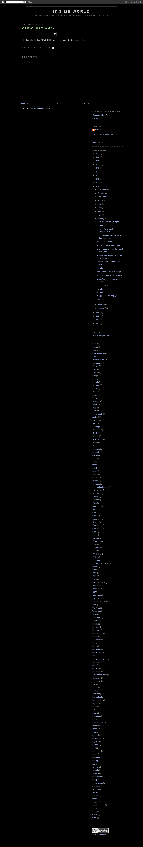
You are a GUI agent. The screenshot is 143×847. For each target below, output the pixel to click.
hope (94, 471)
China (94, 516)
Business (96, 506)
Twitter (95, 443)
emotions (96, 672)
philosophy (96, 738)
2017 (97, 164)
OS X (94, 433)
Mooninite (96, 560)
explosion (96, 678)
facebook (96, 681)
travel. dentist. (98, 805)
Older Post (85, 103)
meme (94, 719)
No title (100, 225)
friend (94, 465)
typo (94, 812)
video (94, 347)
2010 (97, 186)
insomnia (96, 716)
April (100, 215)
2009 (97, 313)
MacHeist (96, 430)
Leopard (95, 548)
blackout (95, 630)
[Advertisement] (41, 82)
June (100, 208)
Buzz (94, 509)
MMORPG (96, 554)
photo (94, 474)
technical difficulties (100, 487)
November (102, 189)
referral (95, 767)
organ (94, 735)
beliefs (95, 624)
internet (95, 379)
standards (96, 786)
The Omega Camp (104, 242)
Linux (94, 551)
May (100, 211)
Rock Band (96, 586)
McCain (95, 557)
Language (96, 427)
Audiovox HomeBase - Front (108, 245)
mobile (95, 726)
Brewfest (96, 500)
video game (97, 363)
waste (94, 815)
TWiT (94, 411)
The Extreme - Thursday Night (109, 272)
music (94, 388)
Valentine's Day (98, 602)
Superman (96, 595)
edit (93, 665)
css (93, 656)
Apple (94, 404)
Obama (95, 570)
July (100, 204)
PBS (94, 576)
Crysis (95, 532)
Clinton (95, 522)
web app (95, 401)
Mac (94, 392)
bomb (94, 637)
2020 (97, 157)
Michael (99, 130)
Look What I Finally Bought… (37, 28)
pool (94, 748)
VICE (94, 369)
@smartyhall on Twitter (101, 115)
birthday (95, 627)
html (94, 707)
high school (97, 697)
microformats (97, 722)
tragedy (95, 802)
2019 (97, 161)
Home (55, 103)
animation (96, 617)
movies (95, 732)
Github (95, 118)
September (102, 197)
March (100, 219)
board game (97, 633)
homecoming (97, 700)
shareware (96, 777)
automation (96, 395)
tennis (94, 799)
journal (95, 382)
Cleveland (96, 519)
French (95, 420)
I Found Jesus (103, 285)
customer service (99, 659)
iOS (94, 710)
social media (97, 783)
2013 (97, 175)
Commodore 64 (98, 353)
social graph (97, 414)
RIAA (94, 579)
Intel (94, 544)
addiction (96, 449)
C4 (93, 512)
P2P (94, 573)
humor (94, 398)
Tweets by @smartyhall (101, 336)
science (95, 773)
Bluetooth (96, 493)
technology (96, 789)
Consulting (96, 528)
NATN (94, 567)
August (101, 200)
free (94, 462)
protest (95, 477)
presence (96, 751)
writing (95, 818)
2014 (97, 172)
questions (96, 757)
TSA (94, 598)
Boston (95, 497)
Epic (94, 535)
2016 (97, 168)
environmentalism (99, 675)
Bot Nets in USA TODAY (107, 296)
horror (94, 703)
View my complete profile (104, 134)
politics (95, 745)
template (95, 796)
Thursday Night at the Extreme (109, 275)
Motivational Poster (100, 563)
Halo (94, 423)
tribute (94, 808)
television (96, 792)
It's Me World (71, 11)
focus (94, 687)
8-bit (94, 357)
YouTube (96, 372)
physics (95, 741)
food (94, 458)
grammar (96, 694)
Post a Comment (27, 62)
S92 (94, 592)
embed (95, 668)
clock (94, 646)
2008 (97, 316)
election (95, 455)
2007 (97, 320)
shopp (94, 780)
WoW (94, 614)
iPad (94, 713)
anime (94, 621)
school (95, 770)
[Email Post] (53, 47)
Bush (94, 503)
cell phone (96, 640)
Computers (96, 525)
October (101, 193)
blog (94, 376)
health (94, 468)
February (101, 304)
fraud (94, 691)
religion (95, 481)
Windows (96, 611)
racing (94, 764)
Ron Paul (96, 589)
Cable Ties (101, 300)
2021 (97, 154)
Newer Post (24, 103)
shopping (96, 484)
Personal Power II (99, 360)
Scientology (97, 439)
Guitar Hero (97, 541)
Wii (93, 446)
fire (93, 684)
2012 (97, 179)
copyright (96, 649)
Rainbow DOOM (98, 582)
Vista (94, 605)
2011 (97, 183)
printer (94, 754)
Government (97, 538)
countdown (96, 652)
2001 (97, 323)
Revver (95, 436)
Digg (94, 408)
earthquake (96, 662)
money (95, 729)
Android (95, 417)
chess (94, 643)
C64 (94, 350)
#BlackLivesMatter (100, 490)
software (95, 385)
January (101, 308)
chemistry (96, 452)
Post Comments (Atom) (40, 108)
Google (95, 366)
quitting (95, 761)
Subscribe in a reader (101, 142)
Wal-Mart (96, 608)
